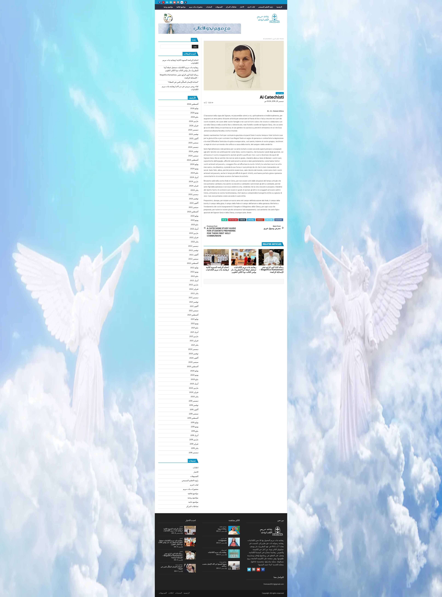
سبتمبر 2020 (193, 362)
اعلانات (195, 467)
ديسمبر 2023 (193, 194)
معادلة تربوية (222, 529)
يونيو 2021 (194, 323)
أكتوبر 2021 (194, 306)
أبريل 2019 (194, 435)
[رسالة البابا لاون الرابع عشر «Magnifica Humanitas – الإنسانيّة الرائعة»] (271, 257)
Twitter (268, 220)
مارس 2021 (193, 336)
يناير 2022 (194, 293)
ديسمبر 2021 (193, 297)
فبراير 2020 (193, 392)
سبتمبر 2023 (193, 207)
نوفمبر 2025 (193, 134)
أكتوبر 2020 (193, 358)
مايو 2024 (194, 173)
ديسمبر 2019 (193, 401)
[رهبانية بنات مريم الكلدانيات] (234, 553)
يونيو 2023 (194, 220)
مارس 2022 (193, 284)
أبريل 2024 (194, 177)
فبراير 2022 (193, 289)
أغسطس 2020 (192, 366)
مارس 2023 (193, 233)
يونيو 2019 (194, 426)
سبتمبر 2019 (193, 413)
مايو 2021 (194, 327)
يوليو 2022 (194, 267)
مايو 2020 (194, 379)
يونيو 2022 (194, 271)
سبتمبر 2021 (193, 310)
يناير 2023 (194, 241)
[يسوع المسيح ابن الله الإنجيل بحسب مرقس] (234, 565)
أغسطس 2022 (192, 263)
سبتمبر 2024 (193, 155)
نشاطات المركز (231, 7)
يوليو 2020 (194, 370)
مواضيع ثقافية (181, 7)
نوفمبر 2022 (193, 250)
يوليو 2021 (194, 319)
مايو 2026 (194, 117)
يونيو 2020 (194, 375)
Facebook (278, 220)
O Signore (222, 540)
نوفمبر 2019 (193, 405)
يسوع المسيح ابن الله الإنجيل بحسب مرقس (214, 565)
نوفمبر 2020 (193, 353)
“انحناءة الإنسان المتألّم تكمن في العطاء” (183, 82)
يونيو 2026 (194, 112)
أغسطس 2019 (192, 418)
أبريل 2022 (194, 280)
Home (282, 39)
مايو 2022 (194, 276)
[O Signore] (234, 542)
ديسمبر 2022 (193, 246)
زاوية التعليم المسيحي (265, 7)
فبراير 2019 (194, 444)
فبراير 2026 (193, 125)
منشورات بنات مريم (196, 7)
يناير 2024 (194, 190)
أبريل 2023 (194, 228)
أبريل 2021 (194, 332)
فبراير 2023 (193, 237)
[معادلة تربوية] (234, 530)
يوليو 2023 (194, 216)
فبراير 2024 (193, 185)
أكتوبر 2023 (194, 203)
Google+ (259, 220)
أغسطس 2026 (192, 104)
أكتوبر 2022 (193, 254)
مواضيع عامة (193, 502)
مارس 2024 (193, 181)
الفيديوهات (218, 7)
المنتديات (209, 7)
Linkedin (250, 220)
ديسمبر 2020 (193, 349)
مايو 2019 (194, 431)
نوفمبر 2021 (193, 302)
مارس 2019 (193, 439)
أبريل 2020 (194, 383)
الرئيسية (279, 7)
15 (204, 102)
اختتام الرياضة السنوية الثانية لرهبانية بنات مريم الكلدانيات (217, 268)
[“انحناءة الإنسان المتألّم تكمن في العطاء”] (190, 568)
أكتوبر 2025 (193, 138)
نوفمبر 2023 (193, 198)
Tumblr (241, 220)
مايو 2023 (194, 224)
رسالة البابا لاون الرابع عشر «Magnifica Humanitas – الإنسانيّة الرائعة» (271, 269)
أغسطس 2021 (192, 315)
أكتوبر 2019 (194, 409)
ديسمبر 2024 (193, 147)
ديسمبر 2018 (193, 452)
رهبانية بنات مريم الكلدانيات (217, 552)
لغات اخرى (251, 7)
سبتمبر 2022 (193, 259)
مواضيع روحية (168, 7)
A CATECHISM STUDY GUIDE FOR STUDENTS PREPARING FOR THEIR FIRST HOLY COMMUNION (221, 231)
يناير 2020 (194, 396)
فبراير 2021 (194, 340)
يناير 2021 (194, 345)
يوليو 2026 (194, 108)
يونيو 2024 (194, 168)
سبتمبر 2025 (193, 142)
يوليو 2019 (194, 422)
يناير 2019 (194, 448)
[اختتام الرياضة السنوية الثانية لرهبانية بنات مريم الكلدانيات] (216, 257)
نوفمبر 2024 (193, 151)
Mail (223, 220)
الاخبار (242, 7)
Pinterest (232, 220)
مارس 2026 (193, 121)
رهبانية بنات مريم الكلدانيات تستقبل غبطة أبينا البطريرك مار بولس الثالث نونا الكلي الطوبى (243, 269)
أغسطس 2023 (192, 211)
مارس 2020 (193, 388)
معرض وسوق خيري (272, 227)
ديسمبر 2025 (193, 130)
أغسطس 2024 (192, 160)
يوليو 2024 (194, 164)
